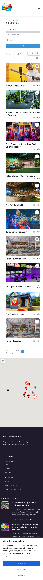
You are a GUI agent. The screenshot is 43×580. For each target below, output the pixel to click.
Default (33, 53)
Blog (6, 465)
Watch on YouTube (12, 485)
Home (8, 20)
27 (32, 351)
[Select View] (37, 58)
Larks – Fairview (14, 341)
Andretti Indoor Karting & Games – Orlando (23, 114)
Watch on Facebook (13, 489)
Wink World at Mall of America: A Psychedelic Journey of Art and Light (25, 527)
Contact (8, 472)
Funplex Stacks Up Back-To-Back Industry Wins (25, 503)
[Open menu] (39, 7)
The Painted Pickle (15, 205)
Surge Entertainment (16, 232)
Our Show (8, 482)
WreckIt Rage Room (16, 85)
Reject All (21, 575)
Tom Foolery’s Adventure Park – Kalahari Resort (22, 145)
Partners (8, 493)
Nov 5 (16, 519)
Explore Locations (11, 461)
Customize (21, 569)
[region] (21, 559)
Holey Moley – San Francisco (20, 176)
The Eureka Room (15, 314)
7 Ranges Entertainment (18, 286)
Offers (7, 468)
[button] (27, 383)
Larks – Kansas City (16, 258)
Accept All (22, 563)
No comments (27, 519)
